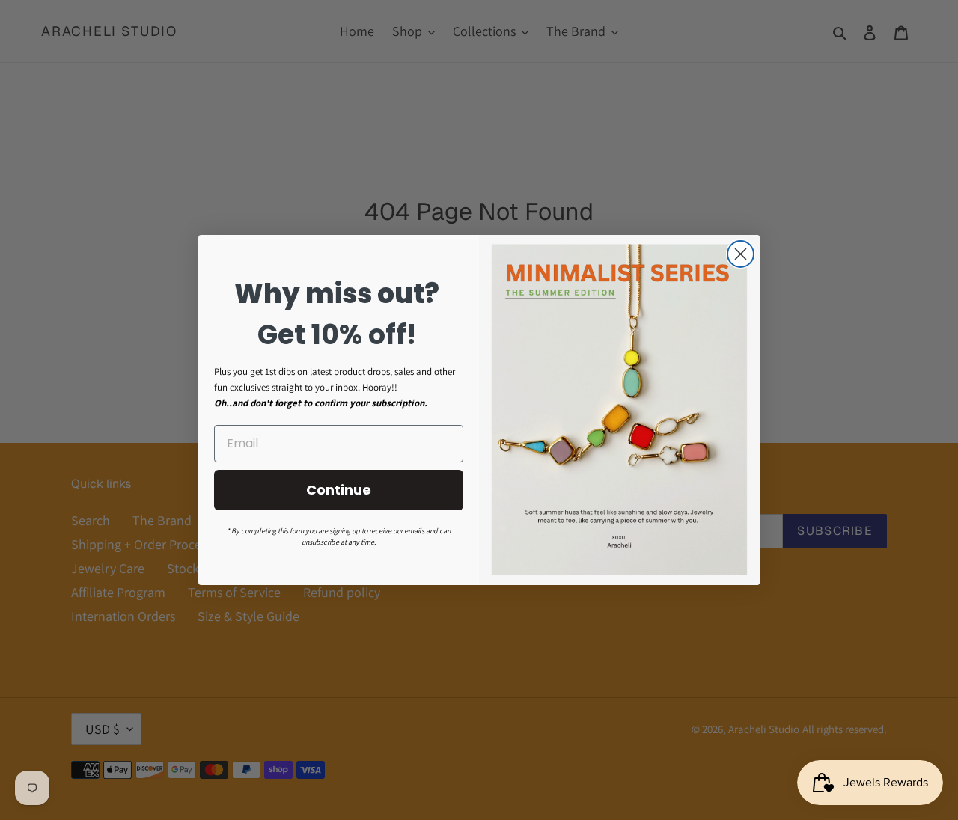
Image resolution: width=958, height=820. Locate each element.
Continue (338, 489)
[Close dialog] (740, 254)
